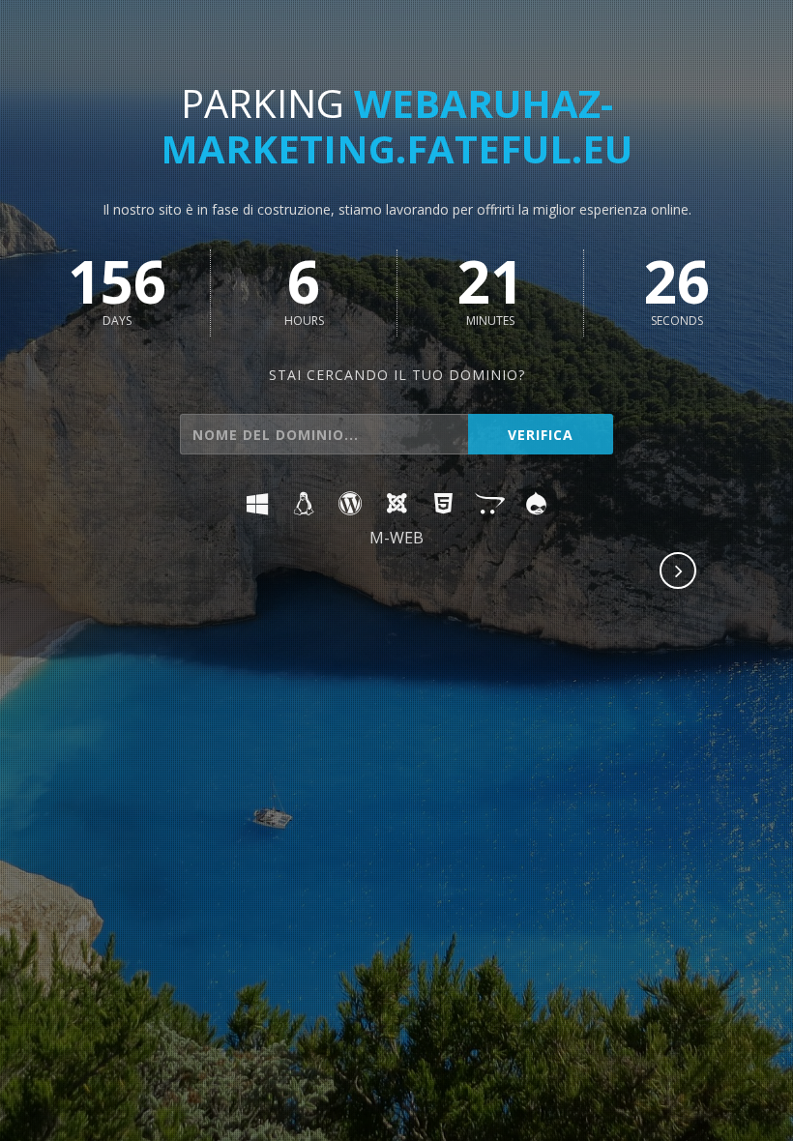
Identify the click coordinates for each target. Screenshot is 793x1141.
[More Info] (678, 572)
